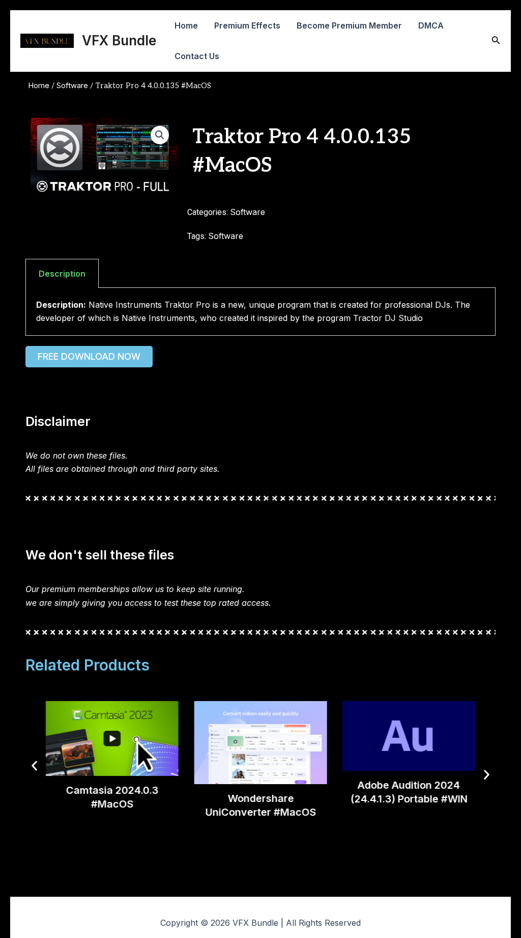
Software (72, 85)
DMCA (431, 25)
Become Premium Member (349, 25)
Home (186, 25)
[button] (160, 135)
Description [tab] (62, 274)
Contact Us (197, 56)
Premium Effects (247, 25)
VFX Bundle (119, 40)
